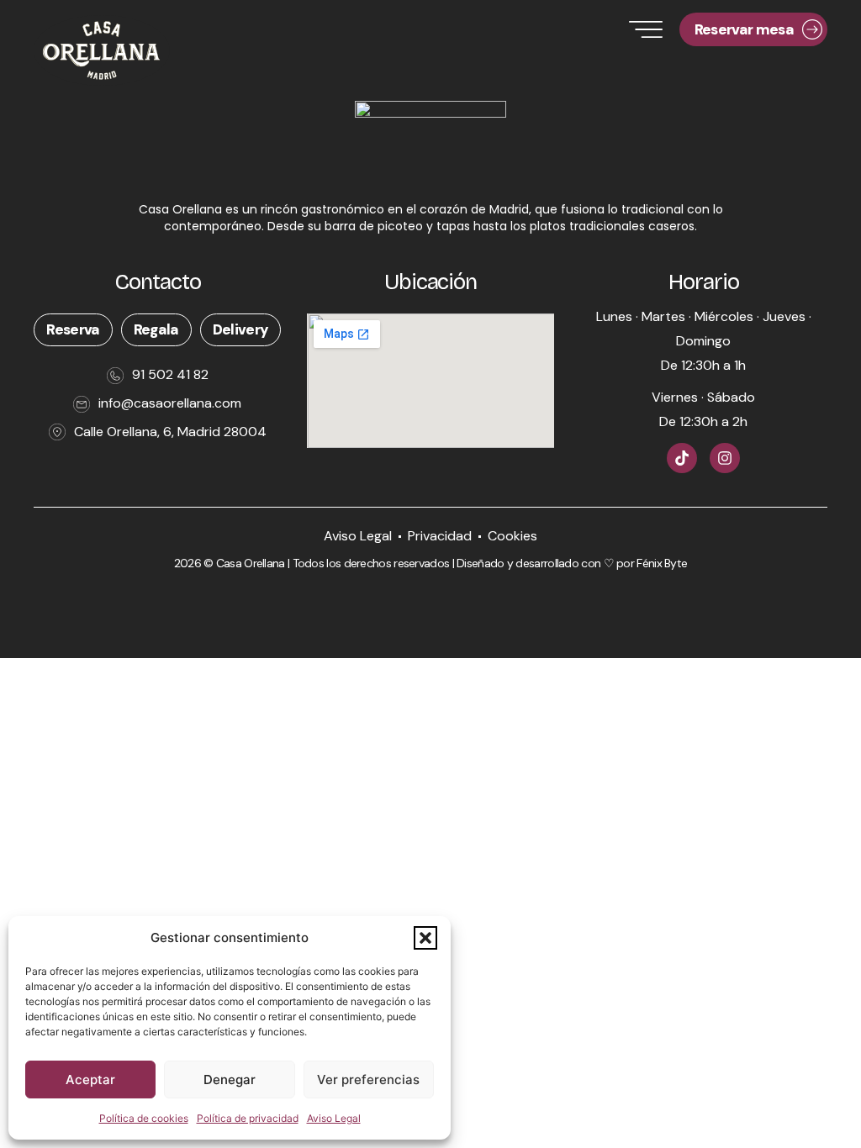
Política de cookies (143, 1118)
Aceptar (90, 1079)
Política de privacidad (247, 1118)
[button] (425, 937)
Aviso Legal (334, 1118)
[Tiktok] (682, 458)
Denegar (229, 1079)
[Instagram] (725, 458)
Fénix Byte (662, 563)
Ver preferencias (368, 1079)
